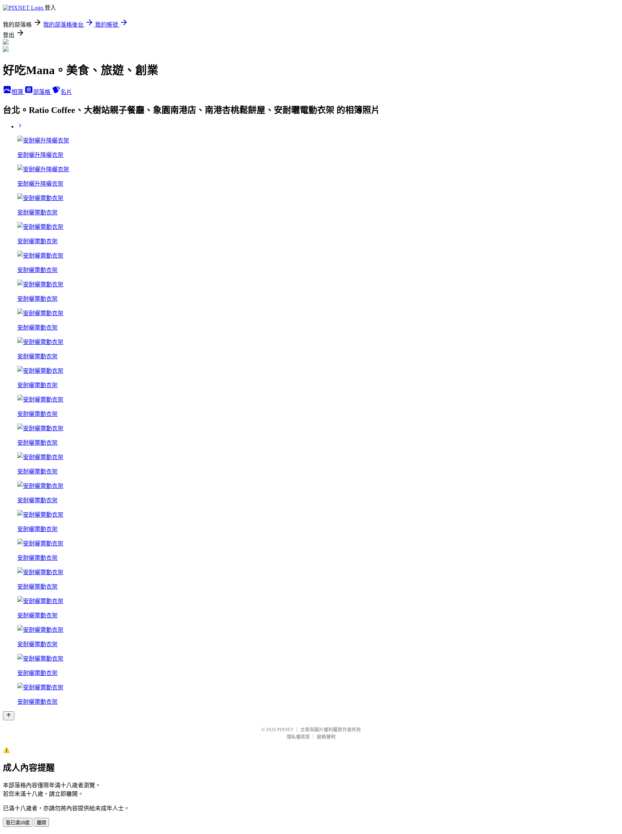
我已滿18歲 (18, 822)
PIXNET (285, 729)
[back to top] (8, 715)
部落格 (42, 92)
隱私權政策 (298, 736)
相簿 (18, 92)
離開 (41, 822)
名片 (66, 92)
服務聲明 (326, 736)
